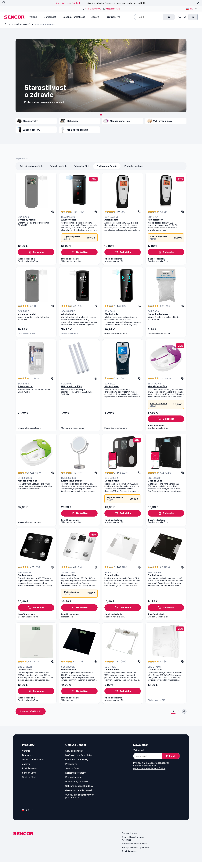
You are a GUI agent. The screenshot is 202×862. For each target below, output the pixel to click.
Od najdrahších (81, 166)
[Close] (198, 2)
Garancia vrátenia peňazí (78, 790)
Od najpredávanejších (31, 166)
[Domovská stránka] (5, 24)
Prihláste (76, 3)
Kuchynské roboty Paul (134, 843)
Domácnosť (28, 755)
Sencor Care (72, 768)
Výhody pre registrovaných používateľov (79, 796)
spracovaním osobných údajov (149, 768)
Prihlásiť (170, 756)
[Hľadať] (169, 17)
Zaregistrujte (63, 3)
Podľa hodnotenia (133, 166)
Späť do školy (29, 777)
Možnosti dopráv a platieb (79, 755)
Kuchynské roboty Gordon (136, 847)
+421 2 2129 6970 (93, 9)
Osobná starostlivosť (21, 24)
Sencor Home (129, 833)
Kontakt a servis (73, 777)
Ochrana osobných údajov (79, 786)
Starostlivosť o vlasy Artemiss (133, 838)
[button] (101, 114)
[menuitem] (33, 17)
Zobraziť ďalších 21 (30, 711)
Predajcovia (71, 764)
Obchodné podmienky (76, 759)
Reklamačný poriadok (76, 781)
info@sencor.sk (113, 9)
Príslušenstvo (29, 768)
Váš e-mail (138, 750)
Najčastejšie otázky (75, 772)
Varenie (26, 750)
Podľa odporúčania (106, 166)
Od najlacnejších (58, 166)
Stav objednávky (74, 750)
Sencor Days (29, 772)
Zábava (26, 764)
